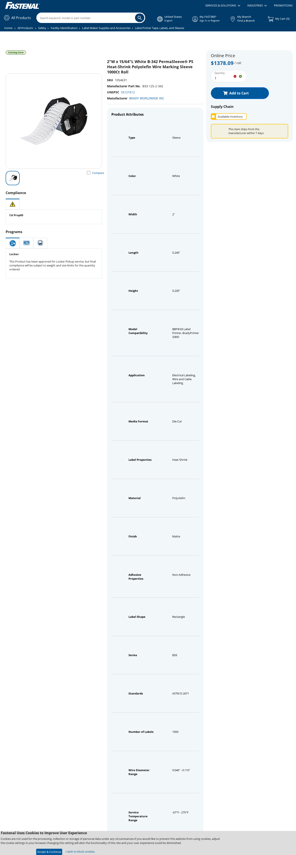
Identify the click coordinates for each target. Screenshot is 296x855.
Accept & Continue (49, 852)
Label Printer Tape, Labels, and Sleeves (159, 28)
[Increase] (240, 76)
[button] (223, 5)
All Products (25, 28)
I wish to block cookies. (80, 851)
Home (8, 28)
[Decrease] (235, 76)
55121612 (128, 92)
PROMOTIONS (283, 5)
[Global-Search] (139, 17)
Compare (98, 173)
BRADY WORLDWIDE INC (146, 98)
